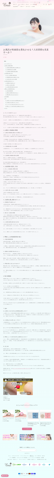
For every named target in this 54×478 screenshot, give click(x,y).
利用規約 (29, 459)
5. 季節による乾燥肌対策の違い (9, 88)
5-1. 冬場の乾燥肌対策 (9, 90)
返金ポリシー (15, 459)
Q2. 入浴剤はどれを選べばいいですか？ (12, 102)
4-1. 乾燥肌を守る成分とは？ (10, 83)
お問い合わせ (10, 459)
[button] (23, 2)
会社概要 (42, 457)
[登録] (35, 450)
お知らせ (43, 455)
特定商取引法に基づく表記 (41, 459)
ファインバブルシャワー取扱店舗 (34, 457)
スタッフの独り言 (38, 455)
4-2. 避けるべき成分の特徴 (10, 85)
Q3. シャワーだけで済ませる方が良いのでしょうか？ (14, 104)
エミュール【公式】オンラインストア (25, 475)
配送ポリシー (34, 459)
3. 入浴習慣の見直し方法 (8, 73)
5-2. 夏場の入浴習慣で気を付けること (11, 92)
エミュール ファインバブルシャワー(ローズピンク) (20, 419)
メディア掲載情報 (12, 457)
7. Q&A (5, 98)
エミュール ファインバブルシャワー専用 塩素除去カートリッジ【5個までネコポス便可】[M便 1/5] (33, 423)
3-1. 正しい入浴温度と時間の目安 (11, 75)
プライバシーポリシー (23, 459)
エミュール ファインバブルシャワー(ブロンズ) (8, 419)
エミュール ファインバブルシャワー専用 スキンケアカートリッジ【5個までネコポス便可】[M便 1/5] (45, 423)
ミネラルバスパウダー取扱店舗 (22, 457)
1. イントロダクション (8, 63)
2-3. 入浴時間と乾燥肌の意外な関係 (11, 71)
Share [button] (5, 57)
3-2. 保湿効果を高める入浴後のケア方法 (12, 77)
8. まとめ (5, 108)
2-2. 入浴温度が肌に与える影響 (10, 69)
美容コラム (32, 455)
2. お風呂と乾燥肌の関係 (8, 65)
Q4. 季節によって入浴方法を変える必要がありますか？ (14, 106)
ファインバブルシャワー (24, 455)
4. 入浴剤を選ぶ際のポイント (9, 81)
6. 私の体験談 (6, 96)
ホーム (9, 455)
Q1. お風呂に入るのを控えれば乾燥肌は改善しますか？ (14, 100)
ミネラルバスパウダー (15, 455)
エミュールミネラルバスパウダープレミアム (21, 368)
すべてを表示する (27, 428)
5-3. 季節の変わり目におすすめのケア (11, 94)
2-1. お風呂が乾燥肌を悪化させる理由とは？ (13, 67)
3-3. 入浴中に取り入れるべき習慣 (11, 79)
